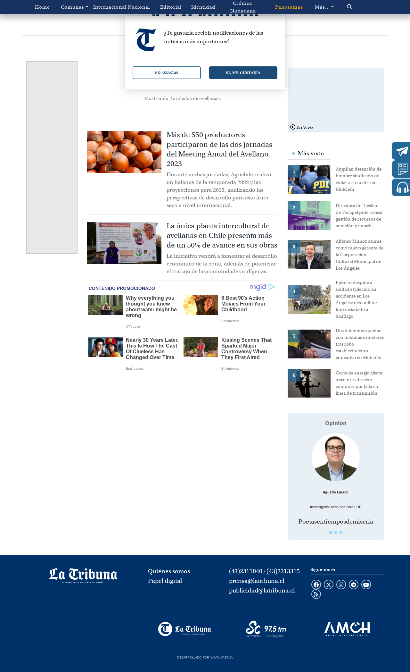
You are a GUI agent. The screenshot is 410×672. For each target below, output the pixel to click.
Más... (322, 7)
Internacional (108, 7)
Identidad (203, 7)
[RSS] (316, 595)
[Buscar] (360, 7)
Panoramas (289, 7)
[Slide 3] (340, 532)
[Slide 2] (335, 532)
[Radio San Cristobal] (265, 629)
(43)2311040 (245, 571)
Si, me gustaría (243, 72)
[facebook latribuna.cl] (316, 585)
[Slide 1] (330, 532)
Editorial (171, 7)
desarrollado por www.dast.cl (205, 656)
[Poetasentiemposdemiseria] (335, 457)
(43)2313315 (283, 571)
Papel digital (165, 580)
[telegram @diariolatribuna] (353, 585)
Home (42, 7)
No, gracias (166, 73)
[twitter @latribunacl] (328, 585)
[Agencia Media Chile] (347, 629)
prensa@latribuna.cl (256, 580)
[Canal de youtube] (366, 585)
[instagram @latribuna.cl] (341, 585)
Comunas (72, 7)
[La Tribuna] (184, 629)
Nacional (139, 7)
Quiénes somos (169, 571)
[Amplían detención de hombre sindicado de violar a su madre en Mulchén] (312, 178)
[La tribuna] (83, 578)
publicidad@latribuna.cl (262, 590)
